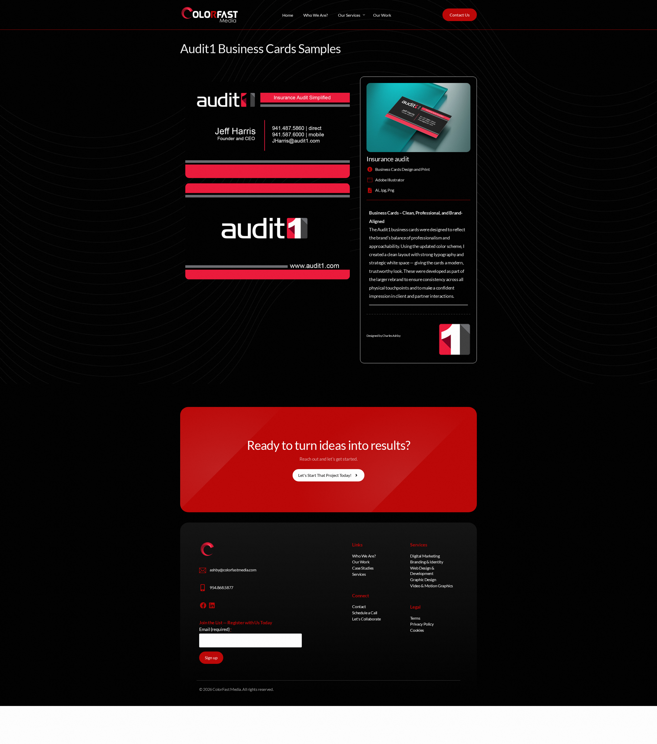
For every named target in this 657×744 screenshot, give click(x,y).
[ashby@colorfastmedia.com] (202, 570)
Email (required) (215, 629)
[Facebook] (203, 605)
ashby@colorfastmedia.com (233, 569)
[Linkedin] (212, 605)
